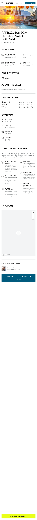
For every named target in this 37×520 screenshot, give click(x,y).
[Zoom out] (33, 215)
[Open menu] (2, 3)
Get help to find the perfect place (18, 278)
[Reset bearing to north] (33, 218)
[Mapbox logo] (6, 254)
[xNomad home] (9, 3)
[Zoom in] (33, 212)
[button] (18, 27)
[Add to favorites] (34, 9)
